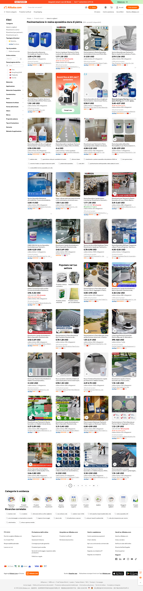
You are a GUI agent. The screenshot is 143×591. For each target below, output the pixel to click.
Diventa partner (120, 551)
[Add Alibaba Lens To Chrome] (32, 573)
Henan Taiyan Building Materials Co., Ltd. (124, 299)
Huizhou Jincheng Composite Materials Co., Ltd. (124, 111)
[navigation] (15, 252)
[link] (140, 572)
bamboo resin (12, 514)
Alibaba (29, 18)
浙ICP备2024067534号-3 (121, 588)
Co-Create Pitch (9, 540)
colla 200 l (81, 163)
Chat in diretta (91, 540)
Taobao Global (79, 582)
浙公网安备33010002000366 (103, 588)
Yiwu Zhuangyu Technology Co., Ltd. (123, 63)
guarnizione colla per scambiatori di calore (54, 159)
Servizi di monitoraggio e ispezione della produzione (44, 551)
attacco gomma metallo (28, 522)
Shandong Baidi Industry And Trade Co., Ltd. (96, 299)
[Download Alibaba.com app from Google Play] (132, 573)
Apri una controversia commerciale (98, 543)
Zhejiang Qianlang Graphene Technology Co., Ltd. (40, 207)
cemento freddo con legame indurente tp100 (42, 163)
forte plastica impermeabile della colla (100, 514)
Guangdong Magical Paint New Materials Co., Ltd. (68, 389)
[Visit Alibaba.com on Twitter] (124, 559)
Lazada (71, 582)
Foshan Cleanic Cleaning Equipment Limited (124, 346)
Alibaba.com (106, 573)
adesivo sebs (33, 159)
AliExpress (44, 582)
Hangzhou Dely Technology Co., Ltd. (66, 207)
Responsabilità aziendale (11, 543)
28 (93, 485)
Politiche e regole (37, 556)
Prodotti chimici (39, 18)
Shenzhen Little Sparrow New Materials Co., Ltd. (96, 107)
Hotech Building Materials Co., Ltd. (94, 152)
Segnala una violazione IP (94, 551)
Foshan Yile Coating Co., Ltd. (36, 110)
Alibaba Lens (14, 573)
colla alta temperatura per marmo (118, 518)
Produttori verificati (65, 536)
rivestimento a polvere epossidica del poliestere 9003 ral (101, 159)
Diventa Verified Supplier (122, 547)
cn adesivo (24, 514)
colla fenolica (12, 522)
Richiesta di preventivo (66, 540)
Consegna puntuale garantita (40, 543)
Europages (100, 582)
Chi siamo (7, 532)
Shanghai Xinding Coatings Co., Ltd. (38, 389)
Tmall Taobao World (62, 582)
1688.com (51, 582)
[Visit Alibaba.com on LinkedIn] (120, 559)
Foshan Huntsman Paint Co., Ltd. (93, 389)
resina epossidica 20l (122, 514)
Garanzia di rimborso (38, 540)
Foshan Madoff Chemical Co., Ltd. (94, 256)
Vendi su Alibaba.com (121, 536)
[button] (86, 7)
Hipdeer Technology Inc (63, 253)
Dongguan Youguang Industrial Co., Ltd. (124, 152)
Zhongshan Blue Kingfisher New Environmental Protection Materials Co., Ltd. (68, 346)
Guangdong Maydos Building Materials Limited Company (68, 152)
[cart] (111, 7)
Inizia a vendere (120, 540)
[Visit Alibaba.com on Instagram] (128, 559)
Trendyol (92, 582)
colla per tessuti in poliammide (94, 518)
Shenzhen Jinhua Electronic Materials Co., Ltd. (40, 152)
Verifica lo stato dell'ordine (123, 543)
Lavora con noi (8, 547)
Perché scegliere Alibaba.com (13, 536)
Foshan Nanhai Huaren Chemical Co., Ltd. (68, 66)
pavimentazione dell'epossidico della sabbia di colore (104, 163)
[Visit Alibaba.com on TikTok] (136, 559)
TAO (86, 582)
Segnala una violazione (94, 554)
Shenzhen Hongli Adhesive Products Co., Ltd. (40, 63)
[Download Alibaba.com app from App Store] (118, 573)
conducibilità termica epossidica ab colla (41, 168)
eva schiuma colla (62, 514)
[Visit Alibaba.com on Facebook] (116, 559)
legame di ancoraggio (44, 518)
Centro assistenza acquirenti (96, 536)
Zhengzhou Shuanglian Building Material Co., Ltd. (40, 344)
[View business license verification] (89, 588)
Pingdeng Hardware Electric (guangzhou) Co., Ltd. (124, 256)
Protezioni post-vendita (39, 547)
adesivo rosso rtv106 (78, 514)
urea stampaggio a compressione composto (20, 518)
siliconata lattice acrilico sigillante (42, 514)
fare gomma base (127, 159)
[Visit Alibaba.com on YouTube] (132, 559)
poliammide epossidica (66, 163)
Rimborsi (90, 547)
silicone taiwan (76, 159)
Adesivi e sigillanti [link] (52, 18)
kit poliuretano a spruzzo (74, 518)
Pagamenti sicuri (37, 536)
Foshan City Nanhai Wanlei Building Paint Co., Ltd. (40, 303)
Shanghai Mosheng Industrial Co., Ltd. (95, 344)
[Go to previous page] (66, 485)
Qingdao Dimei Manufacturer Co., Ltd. (39, 256)
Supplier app (73, 573)
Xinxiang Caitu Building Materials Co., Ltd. (124, 207)
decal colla (59, 518)
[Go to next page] (97, 485)
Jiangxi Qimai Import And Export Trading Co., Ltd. (96, 63)
